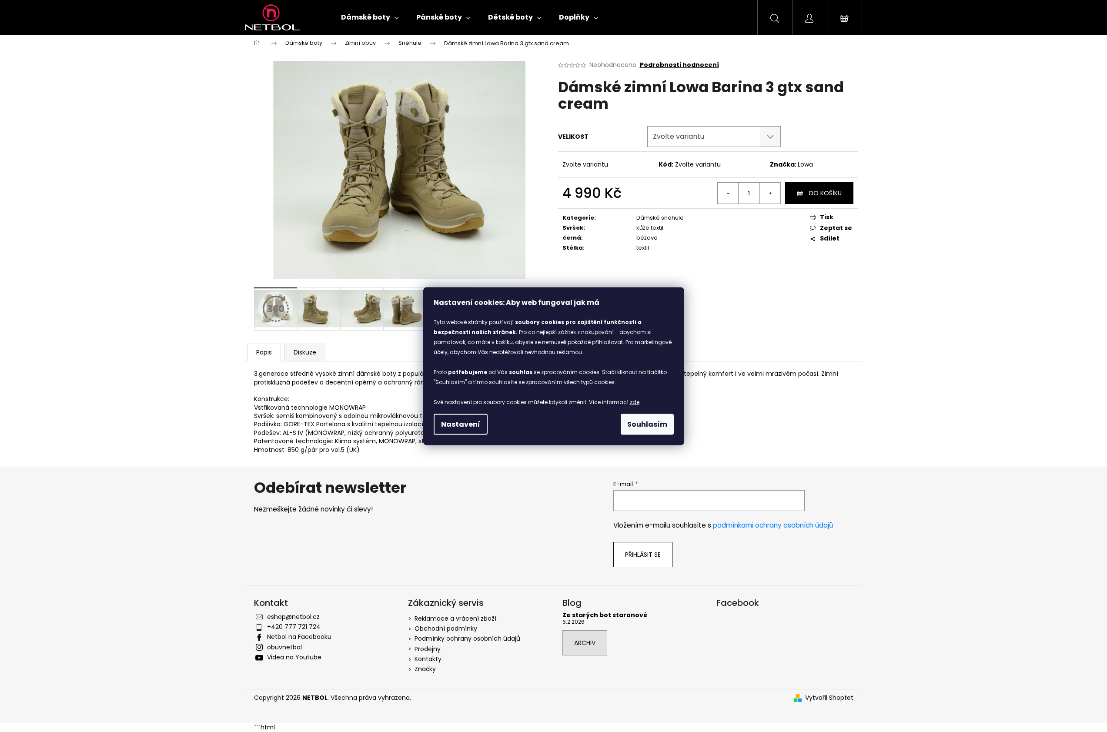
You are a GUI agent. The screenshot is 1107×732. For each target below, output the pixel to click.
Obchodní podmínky (446, 628)
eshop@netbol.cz (293, 616)
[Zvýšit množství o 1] (769, 193)
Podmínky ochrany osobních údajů (467, 638)
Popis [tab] (264, 352)
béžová (647, 238)
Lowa (805, 164)
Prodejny (428, 649)
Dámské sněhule (660, 218)
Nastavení (460, 424)
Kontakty (428, 659)
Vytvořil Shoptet (829, 698)
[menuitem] (370, 17)
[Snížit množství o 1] (728, 193)
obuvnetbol (284, 647)
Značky (425, 669)
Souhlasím (647, 424)
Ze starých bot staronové (604, 615)
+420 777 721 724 (294, 626)
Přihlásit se (643, 554)
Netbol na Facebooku (299, 636)
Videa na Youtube (294, 657)
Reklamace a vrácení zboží (455, 618)
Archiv (584, 642)
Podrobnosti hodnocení (679, 65)
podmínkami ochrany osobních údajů (773, 525)
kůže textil (649, 228)
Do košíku (825, 193)
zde (634, 401)
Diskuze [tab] (305, 352)
